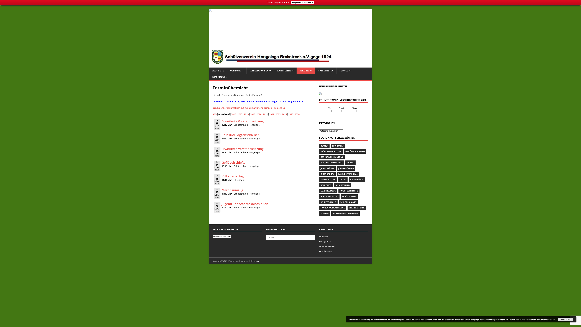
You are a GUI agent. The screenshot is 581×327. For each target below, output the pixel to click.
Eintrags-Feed (325, 241)
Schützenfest (349, 196)
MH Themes (254, 261)
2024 (284, 114)
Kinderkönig (356, 179)
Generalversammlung (332, 157)
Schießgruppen (259, 70)
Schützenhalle (328, 202)
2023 (278, 114)
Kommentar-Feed (327, 246)
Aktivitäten (284, 70)
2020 (259, 114)
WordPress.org (325, 251)
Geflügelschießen (235, 162)
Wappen (325, 213)
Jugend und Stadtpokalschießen (245, 204)
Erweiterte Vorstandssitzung (243, 121)
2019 (252, 114)
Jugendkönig (327, 168)
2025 (290, 114)
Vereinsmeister (356, 207)
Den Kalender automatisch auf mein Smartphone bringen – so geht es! (249, 107)
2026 (297, 114)
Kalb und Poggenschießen (241, 135)
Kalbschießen (328, 179)
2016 (233, 114)
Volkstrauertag (233, 176)
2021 (265, 114)
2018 (246, 114)
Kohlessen (326, 185)
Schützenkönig (348, 202)
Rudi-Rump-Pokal (329, 196)
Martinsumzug (232, 190)
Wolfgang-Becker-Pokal (345, 213)
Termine (304, 70)
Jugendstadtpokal (348, 174)
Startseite (218, 70)
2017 (240, 114)
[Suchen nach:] (290, 237)
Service (344, 70)
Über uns (235, 70)
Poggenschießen (349, 191)
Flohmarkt (338, 146)
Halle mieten (325, 70)
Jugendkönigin (346, 168)
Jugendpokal (327, 174)
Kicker (343, 179)
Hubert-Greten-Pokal (332, 162)
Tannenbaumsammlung (333, 207)
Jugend (350, 162)
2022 (271, 114)
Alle (215, 114)
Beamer (324, 146)
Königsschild (343, 185)
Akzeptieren (566, 319)
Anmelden (323, 236)
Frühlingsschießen (331, 151)
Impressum (218, 77)
